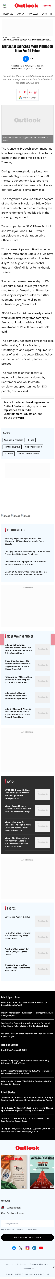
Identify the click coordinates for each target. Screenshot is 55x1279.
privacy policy (31, 1229)
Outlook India (12, 406)
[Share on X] (25, 92)
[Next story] (53, 639)
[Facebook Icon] (14, 1248)
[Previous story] (2, 639)
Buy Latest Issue (15, 1213)
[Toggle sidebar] (7, 6)
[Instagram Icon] (27, 1248)
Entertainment (13, 414)
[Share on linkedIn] (30, 92)
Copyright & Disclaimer (40, 1264)
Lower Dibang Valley (28, 453)
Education (30, 414)
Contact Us (21, 1264)
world (21, 417)
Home (5, 37)
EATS (44, 14)
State (31, 439)
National (16, 37)
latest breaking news (31, 402)
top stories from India (17, 410)
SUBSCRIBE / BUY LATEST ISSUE (27, 1237)
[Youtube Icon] (41, 1248)
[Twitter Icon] (20, 1248)
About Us (9, 1264)
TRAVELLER (32, 14)
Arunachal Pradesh (13, 439)
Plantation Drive (12, 446)
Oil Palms (8, 453)
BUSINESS (8, 14)
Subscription (14, 1207)
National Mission (33, 446)
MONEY (20, 14)
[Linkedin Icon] (34, 1248)
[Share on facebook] (19, 92)
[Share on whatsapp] (35, 92)
